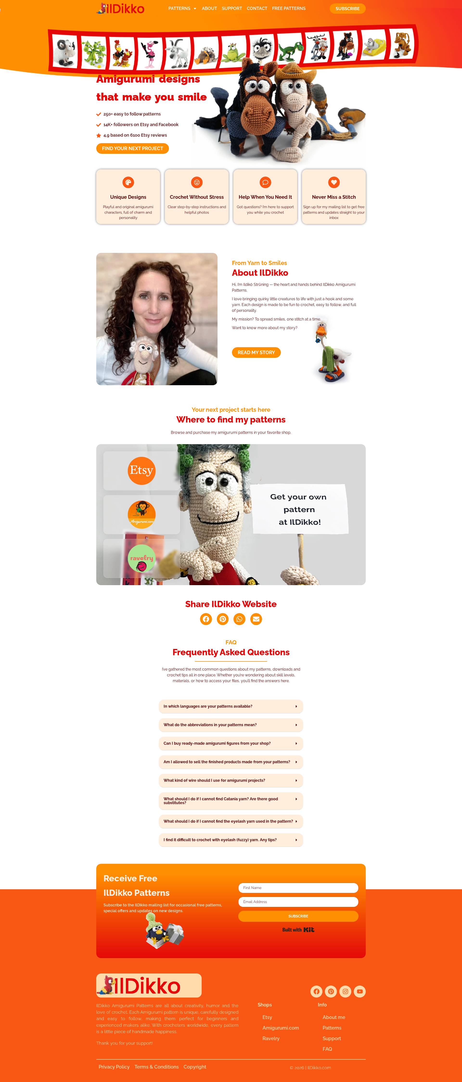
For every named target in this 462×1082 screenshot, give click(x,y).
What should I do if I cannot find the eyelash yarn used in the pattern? (228, 821)
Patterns (179, 8)
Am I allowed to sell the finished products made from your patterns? (227, 762)
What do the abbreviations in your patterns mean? (210, 725)
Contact (257, 8)
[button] (206, 619)
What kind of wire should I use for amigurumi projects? (214, 780)
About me (334, 1017)
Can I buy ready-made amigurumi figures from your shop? (217, 743)
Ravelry (271, 1038)
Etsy (267, 1017)
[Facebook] (316, 992)
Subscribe (348, 8)
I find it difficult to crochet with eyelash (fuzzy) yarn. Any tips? (220, 840)
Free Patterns (289, 8)
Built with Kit (298, 929)
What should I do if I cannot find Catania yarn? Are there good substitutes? (221, 801)
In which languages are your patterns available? (208, 706)
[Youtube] (360, 992)
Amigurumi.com (281, 1028)
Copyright (195, 1066)
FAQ (327, 1049)
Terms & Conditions (157, 1066)
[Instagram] (345, 992)
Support (232, 8)
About (209, 8)
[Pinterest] (331, 992)
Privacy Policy (114, 1066)
